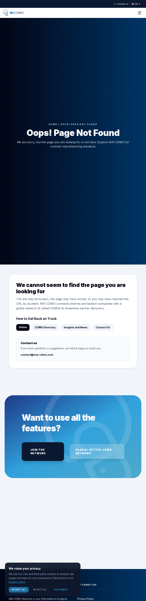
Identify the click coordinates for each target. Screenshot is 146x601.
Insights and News (75, 327)
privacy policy (17, 581)
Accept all (19, 589)
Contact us (123, 4)
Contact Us (103, 327)
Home (23, 327)
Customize (61, 589)
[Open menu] (139, 12)
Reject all (40, 589)
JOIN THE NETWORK (38, 451)
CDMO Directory (45, 327)
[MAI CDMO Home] (15, 13)
